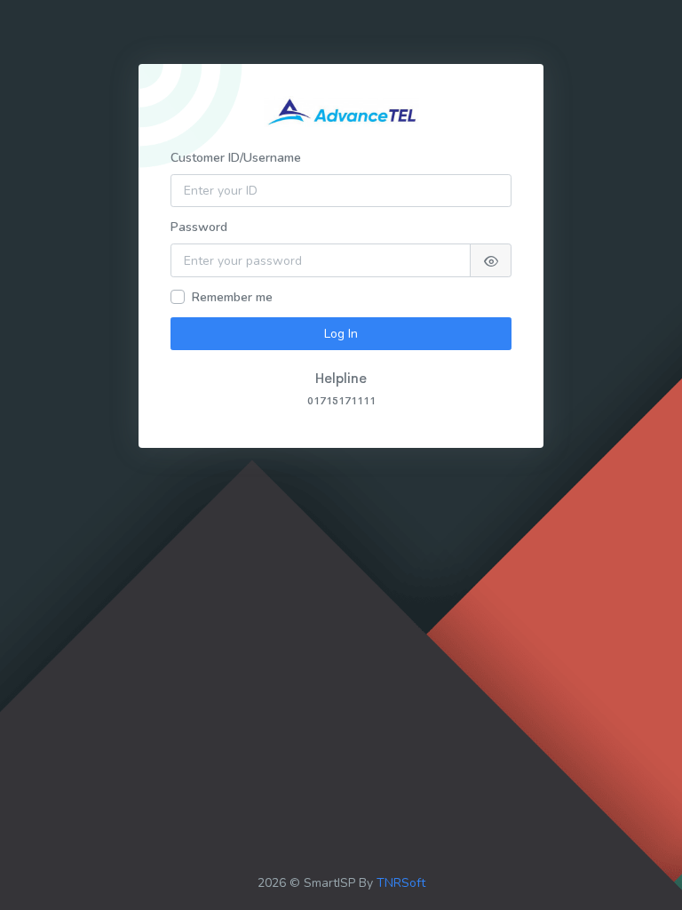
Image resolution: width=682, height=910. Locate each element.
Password (198, 227)
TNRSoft (401, 882)
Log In (341, 333)
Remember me (232, 297)
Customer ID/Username (235, 157)
